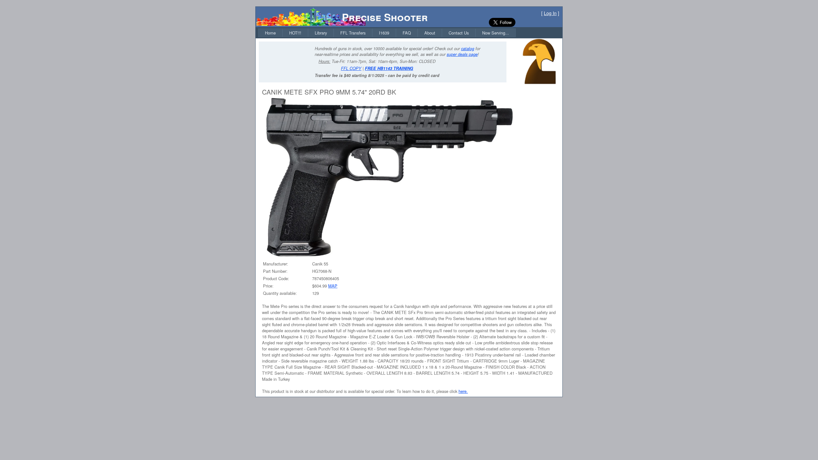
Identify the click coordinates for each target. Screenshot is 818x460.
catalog (467, 48)
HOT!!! (295, 33)
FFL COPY (351, 68)
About (429, 33)
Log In (550, 13)
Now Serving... (495, 33)
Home (270, 33)
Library (321, 33)
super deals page (462, 54)
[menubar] (387, 32)
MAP (332, 286)
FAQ (407, 33)
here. (463, 391)
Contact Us (459, 33)
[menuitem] (270, 32)
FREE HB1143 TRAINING (389, 68)
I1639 (384, 33)
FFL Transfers (353, 33)
